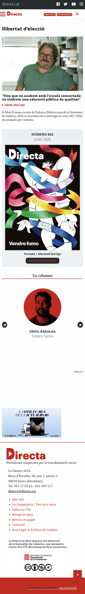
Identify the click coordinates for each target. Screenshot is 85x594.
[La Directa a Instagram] (81, 4)
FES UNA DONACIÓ (64, 14)
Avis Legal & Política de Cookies (35, 530)
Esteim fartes (42, 336)
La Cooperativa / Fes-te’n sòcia (34, 505)
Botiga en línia (22, 515)
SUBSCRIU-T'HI (50, 14)
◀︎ (5, 325)
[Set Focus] (77, 14)
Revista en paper (24, 520)
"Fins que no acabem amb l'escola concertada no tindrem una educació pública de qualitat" (41, 97)
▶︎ (81, 325)
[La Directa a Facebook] (58, 4)
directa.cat (10, 4)
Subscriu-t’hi (21, 510)
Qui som (18, 499)
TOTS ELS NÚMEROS (42, 260)
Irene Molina (15, 105)
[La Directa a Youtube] (74, 4)
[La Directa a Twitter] (65, 4)
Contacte (18, 525)
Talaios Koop (52, 588)
